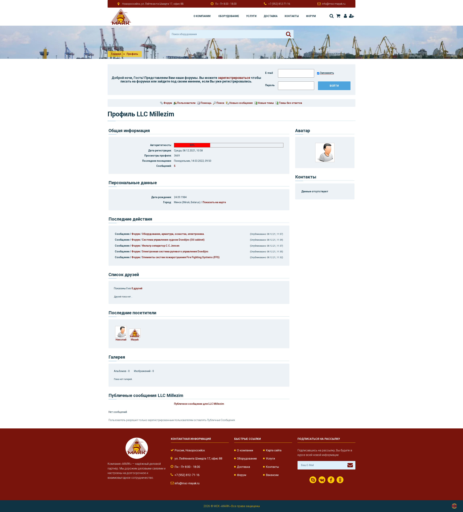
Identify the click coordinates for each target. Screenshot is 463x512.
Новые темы (265, 102)
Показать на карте (214, 202)
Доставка (270, 16)
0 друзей (136, 288)
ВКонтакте (321, 479)
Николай (121, 339)
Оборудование (228, 16)
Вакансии (272, 475)
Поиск (331, 16)
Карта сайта (273, 450)
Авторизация (344, 16)
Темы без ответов (290, 102)
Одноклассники (340, 479)
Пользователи (186, 102)
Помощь (205, 102)
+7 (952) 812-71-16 (279, 3)
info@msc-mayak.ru (333, 3)
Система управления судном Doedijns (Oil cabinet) (173, 239)
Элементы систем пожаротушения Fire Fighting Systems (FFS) (181, 257)
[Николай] (121, 331)
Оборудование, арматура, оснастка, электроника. (173, 233)
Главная (116, 53)
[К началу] (454, 497)
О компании (202, 16)
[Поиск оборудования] (288, 34)
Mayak (135, 339)
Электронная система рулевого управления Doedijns (175, 251)
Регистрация (351, 16)
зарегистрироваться (234, 78)
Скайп (312, 479)
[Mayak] (135, 332)
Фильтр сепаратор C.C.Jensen (160, 245)
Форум (311, 16)
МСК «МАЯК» (222, 506)
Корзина (338, 16)
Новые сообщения (241, 102)
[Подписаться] (350, 465)
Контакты (292, 16)
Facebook (331, 479)
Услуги (251, 16)
